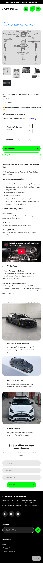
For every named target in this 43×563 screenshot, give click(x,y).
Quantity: (9, 139)
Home (4, 22)
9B (29, 131)
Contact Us (6, 548)
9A (29, 126)
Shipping (5, 114)
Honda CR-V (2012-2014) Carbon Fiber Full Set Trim (19, 25)
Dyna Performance (8, 99)
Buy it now (9, 155)
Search (4, 544)
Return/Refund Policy (10, 551)
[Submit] (38, 530)
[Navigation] (38, 9)
